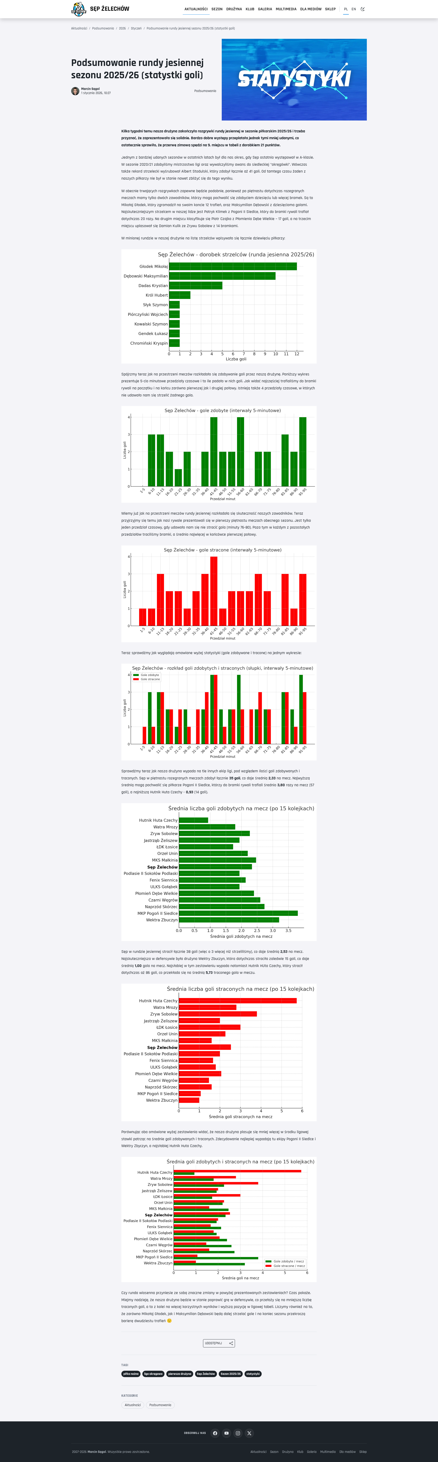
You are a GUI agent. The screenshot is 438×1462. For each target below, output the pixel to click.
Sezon (217, 9)
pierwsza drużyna (179, 1374)
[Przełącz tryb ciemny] (363, 9)
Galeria (265, 9)
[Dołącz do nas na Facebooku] (215, 1433)
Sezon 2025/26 (231, 1374)
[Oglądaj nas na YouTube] (226, 1433)
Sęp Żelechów (109, 9)
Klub (250, 9)
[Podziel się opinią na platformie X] (249, 1433)
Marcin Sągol (97, 1452)
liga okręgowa (153, 1374)
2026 (122, 28)
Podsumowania (103, 28)
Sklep (330, 9)
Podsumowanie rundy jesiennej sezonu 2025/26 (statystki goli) (191, 28)
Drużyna (234, 9)
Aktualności (196, 9)
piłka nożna (130, 1374)
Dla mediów (310, 9)
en (354, 9)
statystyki (253, 1374)
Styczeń (136, 28)
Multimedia (286, 9)
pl (346, 9)
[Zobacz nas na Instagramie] (237, 1433)
